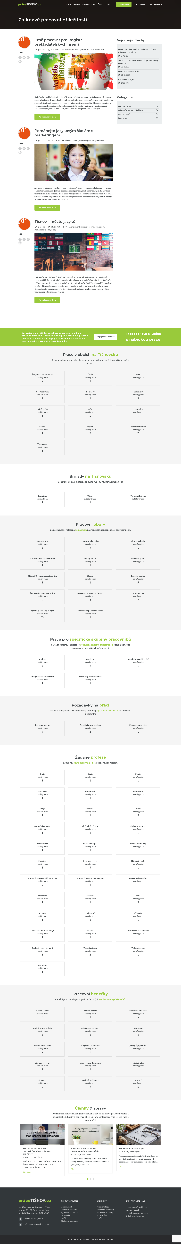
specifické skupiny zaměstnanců (96, 645)
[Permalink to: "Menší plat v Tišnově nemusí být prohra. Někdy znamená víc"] (90, 1134)
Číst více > (27, 1172)
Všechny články (71, 50)
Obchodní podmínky (70, 1221)
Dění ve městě (40, 230)
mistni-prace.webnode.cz (137, 1213)
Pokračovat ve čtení (47, 117)
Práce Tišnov (37, 1157)
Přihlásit (141, 4)
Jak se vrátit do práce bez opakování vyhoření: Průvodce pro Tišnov (138, 50)
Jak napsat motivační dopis (129, 71)
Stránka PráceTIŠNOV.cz (33, 1219)
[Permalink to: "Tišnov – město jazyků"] (73, 252)
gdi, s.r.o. (41, 50)
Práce (68, 4)
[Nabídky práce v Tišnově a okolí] (29, 4)
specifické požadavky (107, 710)
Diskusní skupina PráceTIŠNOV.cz (37, 1224)
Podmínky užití (98, 1239)
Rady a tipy (51, 230)
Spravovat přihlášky (69, 1213)
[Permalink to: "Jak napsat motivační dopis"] (138, 1134)
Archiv (110, 1239)
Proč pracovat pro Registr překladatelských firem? (58, 42)
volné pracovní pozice (85, 763)
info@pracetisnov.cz (135, 1216)
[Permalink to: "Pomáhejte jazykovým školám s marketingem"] (73, 162)
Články (101, 4)
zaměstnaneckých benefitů (112, 999)
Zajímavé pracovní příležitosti (91, 50)
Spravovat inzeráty (69, 1210)
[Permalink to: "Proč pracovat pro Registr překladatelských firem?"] (73, 71)
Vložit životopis (103, 1207)
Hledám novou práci (126, 79)
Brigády (77, 4)
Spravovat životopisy (105, 1210)
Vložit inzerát (123, 4)
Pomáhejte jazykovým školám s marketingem (63, 132)
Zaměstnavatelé (89, 4)
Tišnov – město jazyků (54, 221)
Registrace (157, 4)
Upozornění (66, 1215)
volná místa (81, 530)
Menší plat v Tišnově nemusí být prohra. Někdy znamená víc (138, 62)
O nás (109, 4)
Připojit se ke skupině (106, 337)
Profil (63, 1218)
